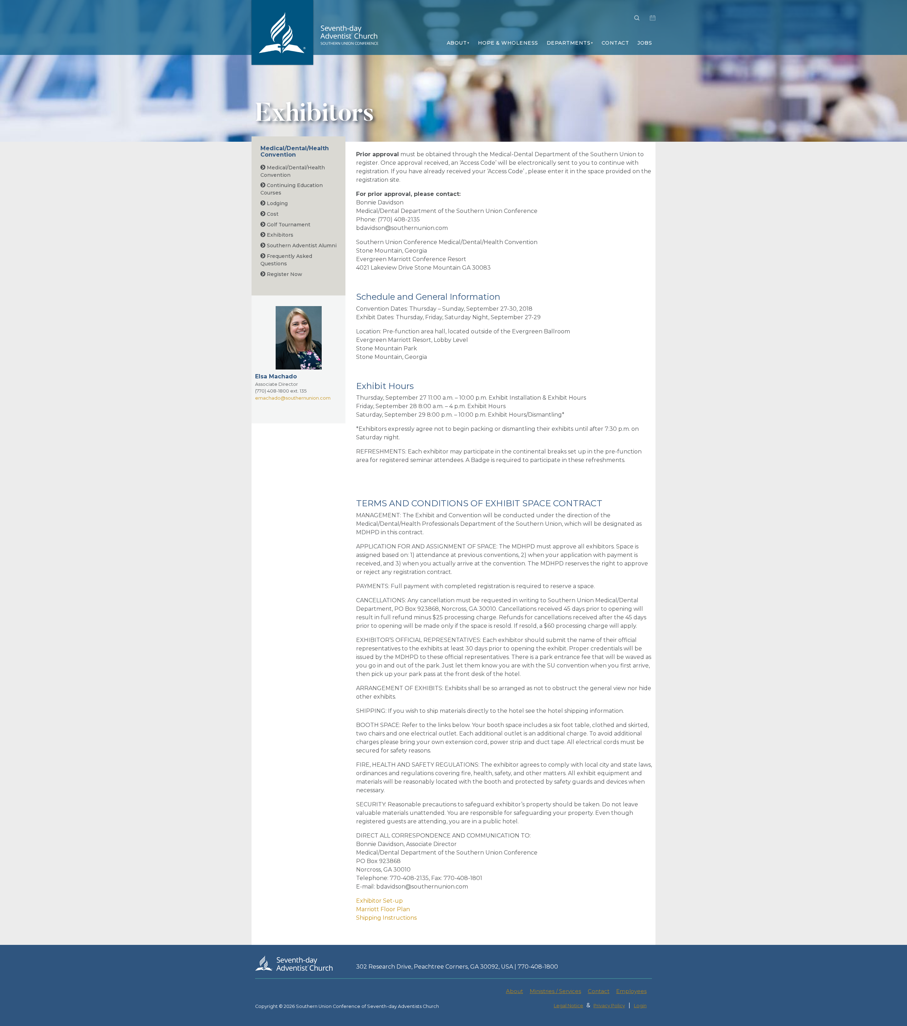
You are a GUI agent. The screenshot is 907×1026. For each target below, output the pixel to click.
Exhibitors (279, 235)
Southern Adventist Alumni (301, 245)
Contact (615, 43)
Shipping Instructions (386, 917)
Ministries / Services (555, 991)
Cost (271, 214)
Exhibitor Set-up (379, 900)
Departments (569, 43)
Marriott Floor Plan (383, 909)
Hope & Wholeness (508, 43)
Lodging (276, 203)
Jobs (644, 43)
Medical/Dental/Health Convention (294, 151)
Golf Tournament (287, 224)
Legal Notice (568, 1005)
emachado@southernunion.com (293, 398)
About (457, 43)
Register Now (283, 274)
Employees (631, 991)
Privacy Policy (609, 1005)
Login (640, 1005)
